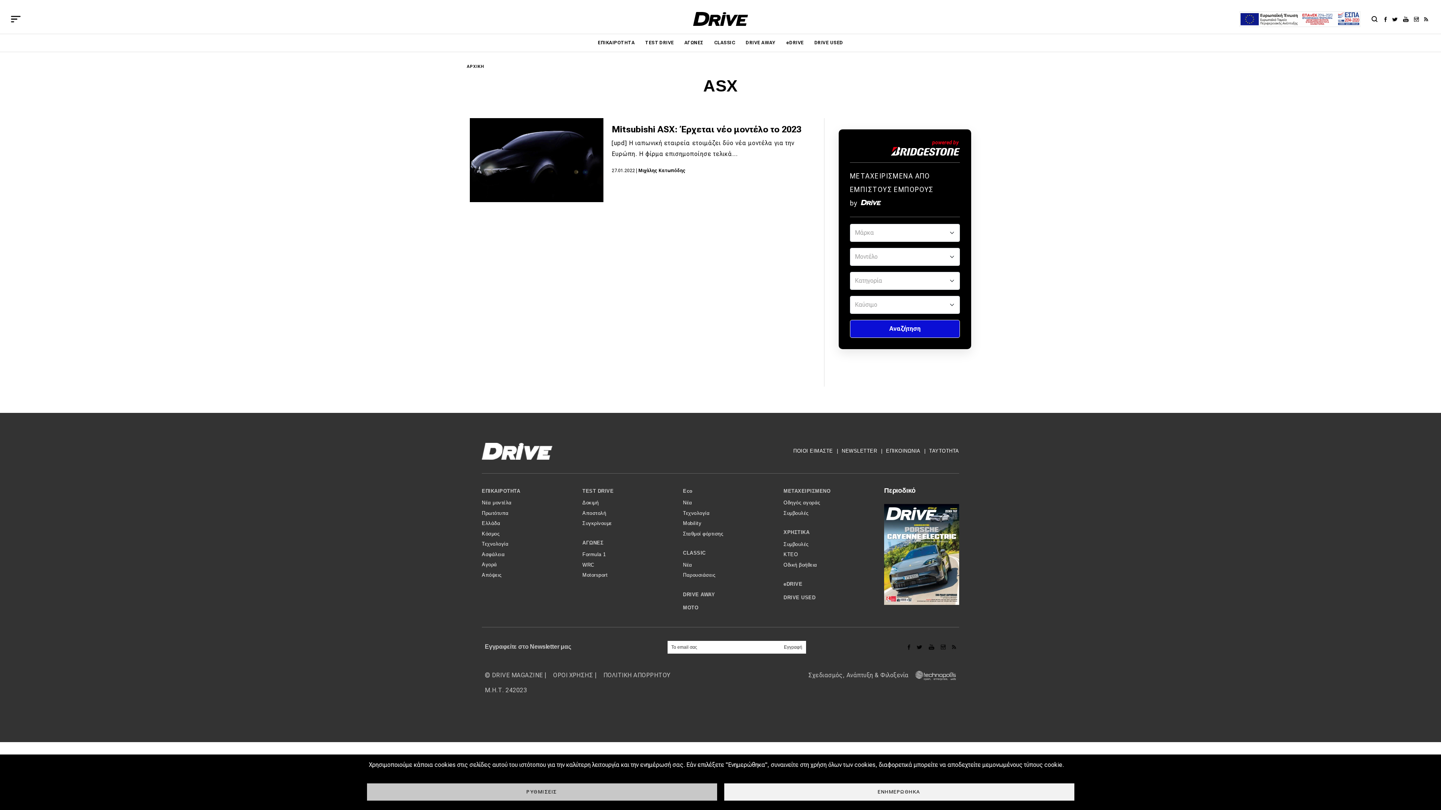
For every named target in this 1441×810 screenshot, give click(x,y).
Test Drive (659, 42)
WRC (588, 565)
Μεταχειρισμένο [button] (807, 491)
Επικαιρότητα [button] (501, 491)
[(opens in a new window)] (1387, 19)
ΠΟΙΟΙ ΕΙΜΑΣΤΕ (813, 451)
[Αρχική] (720, 19)
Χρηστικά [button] (796, 532)
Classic (724, 42)
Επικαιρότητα (616, 42)
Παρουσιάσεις (699, 575)
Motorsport (595, 575)
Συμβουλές (796, 513)
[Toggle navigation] (16, 19)
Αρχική (475, 66)
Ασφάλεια (493, 554)
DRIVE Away (761, 42)
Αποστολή (594, 513)
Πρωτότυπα (495, 513)
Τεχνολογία (495, 544)
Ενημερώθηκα (899, 792)
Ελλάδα (491, 523)
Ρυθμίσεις (541, 792)
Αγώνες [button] (592, 543)
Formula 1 (594, 554)
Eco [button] (688, 491)
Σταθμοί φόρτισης (703, 534)
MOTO (690, 607)
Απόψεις (492, 575)
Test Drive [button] (598, 491)
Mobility (692, 523)
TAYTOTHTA (944, 451)
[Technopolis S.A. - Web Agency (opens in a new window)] (933, 675)
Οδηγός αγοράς (802, 503)
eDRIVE (795, 42)
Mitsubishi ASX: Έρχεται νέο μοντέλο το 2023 (706, 129)
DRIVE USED (828, 42)
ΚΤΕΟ (791, 554)
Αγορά (489, 564)
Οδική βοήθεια (800, 565)
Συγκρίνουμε (597, 523)
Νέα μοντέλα (497, 503)
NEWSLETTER (859, 451)
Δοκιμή (590, 503)
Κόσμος (490, 534)
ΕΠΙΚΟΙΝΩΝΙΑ (903, 451)
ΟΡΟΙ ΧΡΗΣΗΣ (573, 675)
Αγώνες (694, 42)
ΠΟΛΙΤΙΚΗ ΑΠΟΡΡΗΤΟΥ (637, 675)
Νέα (687, 503)
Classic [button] (694, 553)
